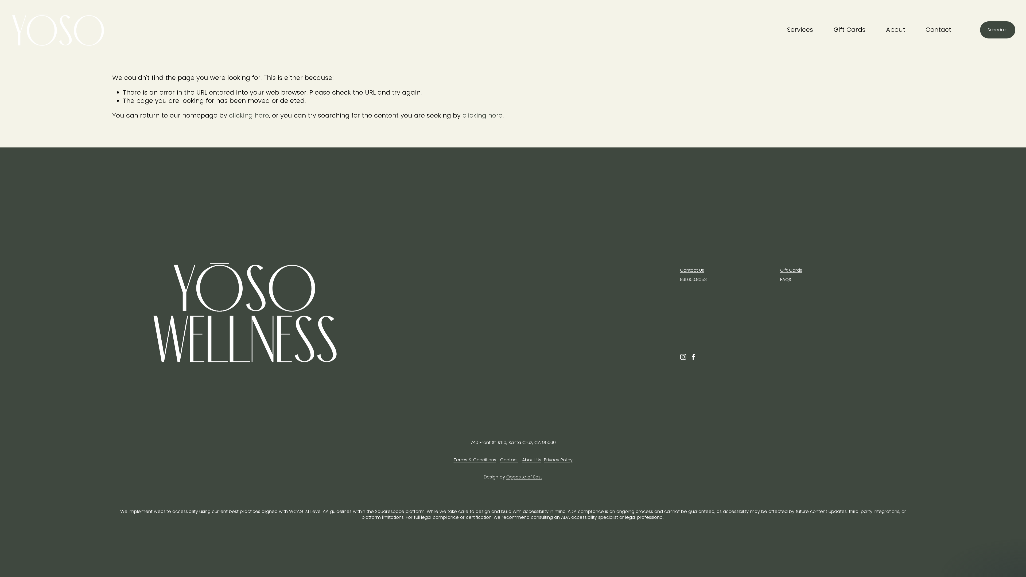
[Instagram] (683, 357)
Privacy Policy (558, 460)
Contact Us (692, 270)
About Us (531, 460)
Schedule (998, 30)
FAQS (785, 280)
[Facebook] (693, 357)
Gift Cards (849, 29)
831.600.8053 (693, 280)
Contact (938, 29)
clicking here (249, 115)
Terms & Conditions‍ (475, 460)
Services (800, 29)
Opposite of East (524, 477)
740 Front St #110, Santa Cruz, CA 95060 (513, 443)
